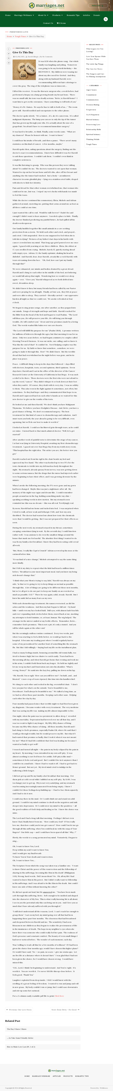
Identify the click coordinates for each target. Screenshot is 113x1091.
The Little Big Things (95, 64)
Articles (86, 15)
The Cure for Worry (94, 69)
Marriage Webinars (23, 15)
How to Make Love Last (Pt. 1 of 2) (21, 1047)
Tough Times (91, 144)
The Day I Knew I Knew (17, 1029)
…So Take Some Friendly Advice (20, 1038)
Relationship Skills (93, 129)
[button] (98, 5)
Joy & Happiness (92, 115)
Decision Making (92, 105)
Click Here (59, 996)
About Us (42, 15)
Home (8, 15)
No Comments (47, 57)
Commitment (91, 95)
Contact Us (48, 23)
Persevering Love (22, 48)
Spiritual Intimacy (93, 134)
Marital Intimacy (92, 120)
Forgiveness (91, 110)
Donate (96, 15)
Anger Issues (91, 90)
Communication (92, 100)
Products (56, 15)
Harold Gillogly (33, 57)
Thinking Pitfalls (92, 139)
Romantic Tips (73, 15)
